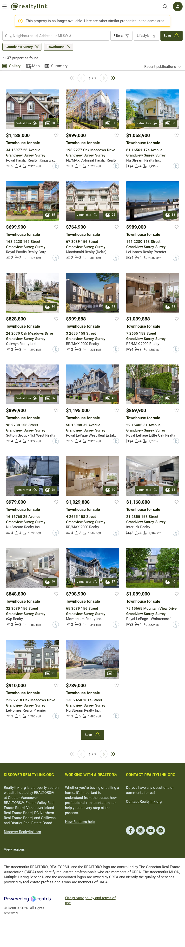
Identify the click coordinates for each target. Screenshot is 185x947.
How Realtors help (80, 822)
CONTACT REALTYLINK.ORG (150, 774)
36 (53, 398)
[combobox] (55, 36)
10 (113, 489)
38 (53, 123)
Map (36, 66)
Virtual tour (23, 123)
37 (173, 398)
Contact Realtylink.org (144, 801)
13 (113, 306)
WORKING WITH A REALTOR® (91, 774)
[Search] (165, 6)
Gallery (15, 66)
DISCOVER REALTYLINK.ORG (29, 774)
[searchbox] (52, 35)
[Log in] (178, 6)
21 (53, 673)
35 (53, 214)
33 (173, 214)
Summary (59, 66)
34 (53, 306)
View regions (14, 849)
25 (113, 214)
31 (113, 123)
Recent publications (160, 66)
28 (53, 489)
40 (113, 398)
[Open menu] (4, 6)
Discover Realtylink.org (22, 832)
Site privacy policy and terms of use (90, 900)
